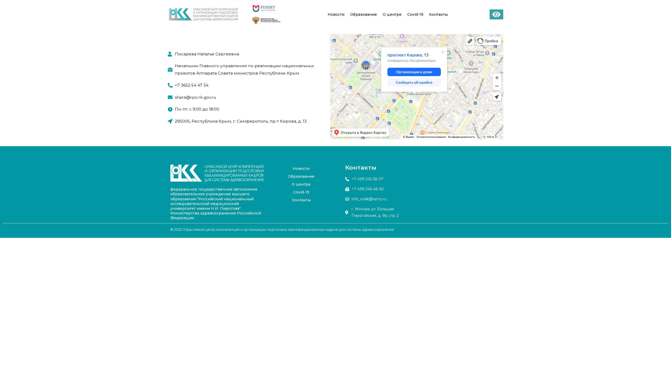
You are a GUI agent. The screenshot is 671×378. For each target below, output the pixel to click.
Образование (363, 14)
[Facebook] (337, 171)
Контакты (438, 14)
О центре (392, 14)
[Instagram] (337, 197)
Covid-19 (415, 14)
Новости (336, 14)
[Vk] (337, 184)
